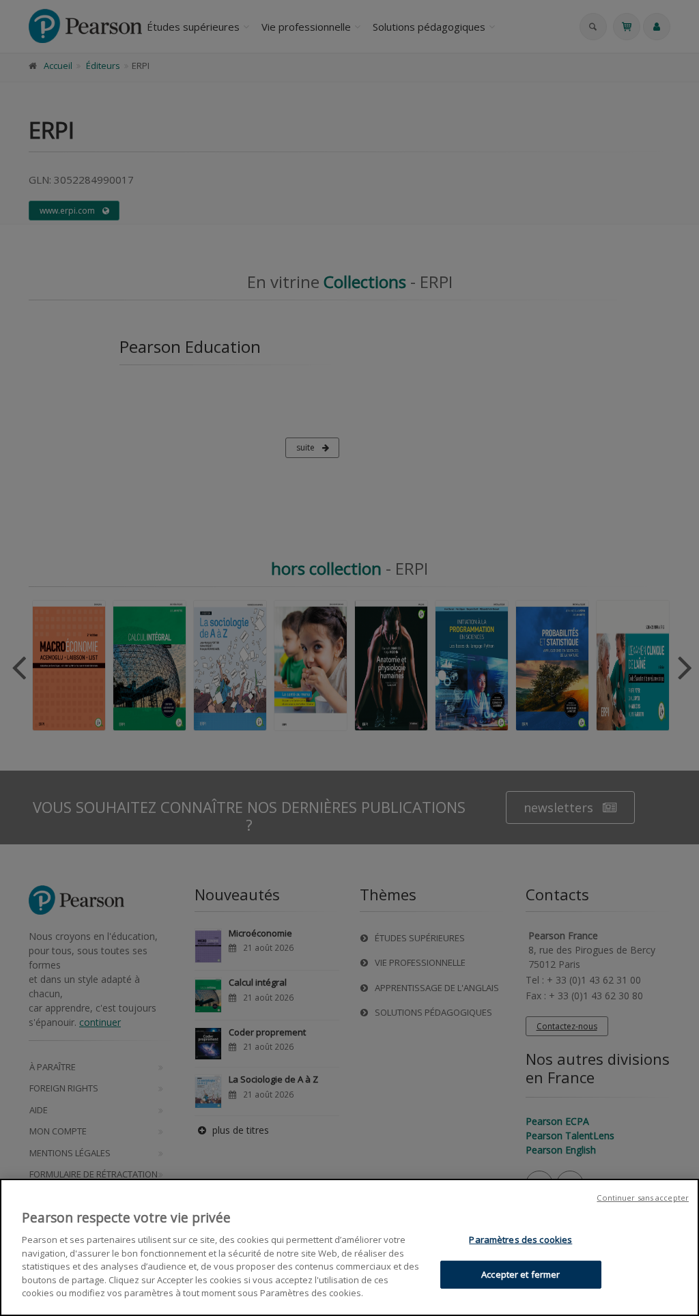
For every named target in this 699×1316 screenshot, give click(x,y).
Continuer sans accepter (643, 1197)
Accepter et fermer (520, 1274)
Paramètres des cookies (520, 1239)
